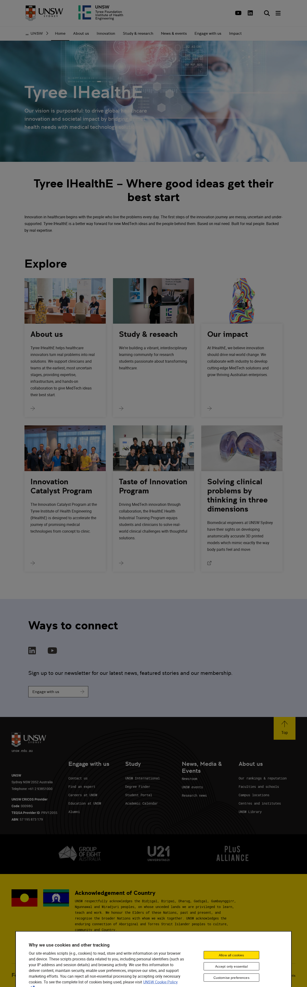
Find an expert (81, 786)
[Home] (44, 13)
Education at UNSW (84, 803)
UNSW (36, 33)
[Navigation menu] (278, 13)
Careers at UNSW (82, 795)
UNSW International (142, 778)
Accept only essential (231, 966)
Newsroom (189, 778)
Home (60, 33)
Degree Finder (137, 786)
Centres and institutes (260, 803)
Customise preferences (231, 977)
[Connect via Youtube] (52, 651)
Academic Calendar (141, 803)
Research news (194, 795)
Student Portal (138, 795)
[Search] (267, 13)
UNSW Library (250, 811)
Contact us (78, 778)
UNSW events (192, 787)
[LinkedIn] (250, 13)
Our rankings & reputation (263, 778)
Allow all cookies (231, 955)
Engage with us (45, 691)
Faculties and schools (259, 786)
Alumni (74, 811)
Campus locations (254, 795)
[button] (284, 728)
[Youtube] (237, 13)
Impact (235, 33)
